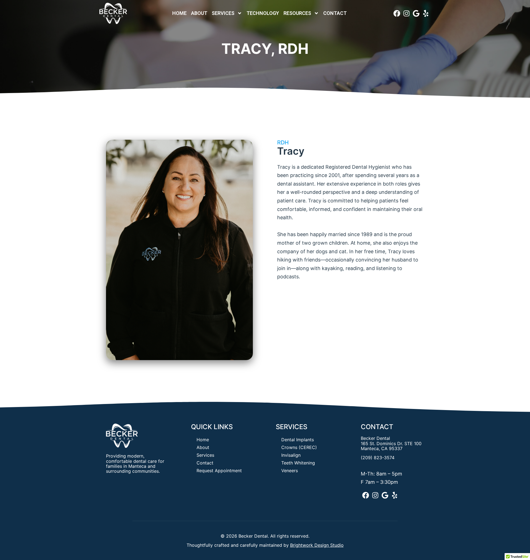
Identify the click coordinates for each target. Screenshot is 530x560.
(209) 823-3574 (377, 457)
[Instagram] (406, 13)
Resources (297, 13)
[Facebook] (397, 13)
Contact (335, 13)
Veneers (289, 470)
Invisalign (291, 455)
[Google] (416, 13)
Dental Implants (297, 439)
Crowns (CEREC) (299, 447)
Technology (263, 13)
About (199, 13)
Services (223, 13)
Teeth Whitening (298, 463)
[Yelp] (426, 13)
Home (179, 13)
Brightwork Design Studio (317, 545)
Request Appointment (219, 470)
